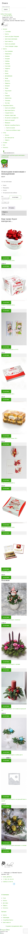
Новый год (8, 155)
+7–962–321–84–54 (8, 879)
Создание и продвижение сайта (14, 926)
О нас (4, 898)
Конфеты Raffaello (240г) (8, 527)
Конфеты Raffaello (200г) (8, 260)
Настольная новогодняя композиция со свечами (13, 845)
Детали (4, 208)
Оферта (5, 905)
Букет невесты (7, 922)
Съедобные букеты (8, 920)
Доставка (5, 903)
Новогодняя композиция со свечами (10, 664)
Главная (3, 155)
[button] (6, 258)
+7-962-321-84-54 (7, 15)
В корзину (15, 197)
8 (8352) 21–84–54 (8, 881)
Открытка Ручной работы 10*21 (9, 349)
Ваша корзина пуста (8, 152)
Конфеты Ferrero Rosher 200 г (9, 438)
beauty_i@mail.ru (7, 876)
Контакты (5, 908)
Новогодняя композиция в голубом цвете (12, 754)
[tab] (4, 207)
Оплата (5, 900)
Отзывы (11, 208)
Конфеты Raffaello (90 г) (7, 393)
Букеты (5, 915)
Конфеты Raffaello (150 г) (8, 305)
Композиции (6, 917)
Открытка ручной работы (8, 482)
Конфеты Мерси (5, 571)
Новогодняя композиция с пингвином (10, 619)
